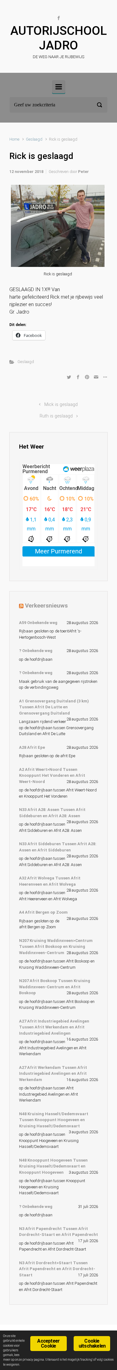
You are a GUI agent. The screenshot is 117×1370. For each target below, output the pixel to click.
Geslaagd (34, 139)
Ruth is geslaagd (56, 416)
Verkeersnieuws (46, 605)
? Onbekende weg (35, 650)
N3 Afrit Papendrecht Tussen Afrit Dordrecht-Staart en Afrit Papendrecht (58, 1231)
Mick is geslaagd (61, 404)
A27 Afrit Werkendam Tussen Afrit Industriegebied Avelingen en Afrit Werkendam (53, 1073)
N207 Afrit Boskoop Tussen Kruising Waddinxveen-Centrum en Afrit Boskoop (54, 986)
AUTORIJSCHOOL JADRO (58, 38)
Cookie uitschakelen (92, 1343)
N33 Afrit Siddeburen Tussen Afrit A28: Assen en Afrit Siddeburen (57, 846)
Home (14, 139)
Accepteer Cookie (48, 1343)
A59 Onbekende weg (38, 622)
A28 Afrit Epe (32, 747)
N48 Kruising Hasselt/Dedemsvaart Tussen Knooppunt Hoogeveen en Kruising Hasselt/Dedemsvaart (53, 1119)
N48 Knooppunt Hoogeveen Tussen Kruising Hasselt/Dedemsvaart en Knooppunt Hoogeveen (53, 1166)
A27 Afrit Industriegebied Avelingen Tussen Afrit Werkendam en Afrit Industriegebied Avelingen (54, 1027)
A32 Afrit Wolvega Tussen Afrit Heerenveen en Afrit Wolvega (49, 881)
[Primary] (58, 86)
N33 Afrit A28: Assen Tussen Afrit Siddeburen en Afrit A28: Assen (52, 812)
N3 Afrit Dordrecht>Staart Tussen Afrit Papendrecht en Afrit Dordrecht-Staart (57, 1268)
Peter (83, 171)
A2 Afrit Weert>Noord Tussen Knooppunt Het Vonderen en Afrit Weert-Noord (52, 775)
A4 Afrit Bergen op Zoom (43, 912)
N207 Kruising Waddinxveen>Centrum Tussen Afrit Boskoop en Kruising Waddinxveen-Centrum (56, 946)
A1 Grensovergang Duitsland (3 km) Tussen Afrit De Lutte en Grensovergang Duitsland (54, 707)
